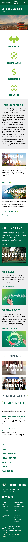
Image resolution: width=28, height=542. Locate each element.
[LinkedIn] (9, 496)
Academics (4, 504)
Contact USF (15, 534)
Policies (4, 467)
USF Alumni (17, 515)
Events (4, 445)
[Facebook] (3, 496)
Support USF (17, 517)
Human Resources (19, 502)
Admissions (5, 506)
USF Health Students (9, 458)
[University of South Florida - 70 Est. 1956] (10, 2)
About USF (4, 502)
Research (4, 513)
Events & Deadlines (14, 402)
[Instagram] (12, 496)
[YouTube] (6, 496)
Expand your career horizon (9, 328)
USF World (4, 11)
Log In (4, 449)
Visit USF (4, 537)
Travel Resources (8, 471)
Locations (4, 509)
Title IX (15, 509)
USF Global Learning (12, 8)
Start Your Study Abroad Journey (11, 408)
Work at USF (17, 504)
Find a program (6, 182)
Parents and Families (9, 453)
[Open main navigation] (25, 2)
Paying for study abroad (9, 286)
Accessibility (12, 537)
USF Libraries (17, 519)
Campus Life (5, 511)
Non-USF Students (8, 462)
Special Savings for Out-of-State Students (13, 416)
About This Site (6, 534)
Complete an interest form (9, 179)
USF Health (17, 511)
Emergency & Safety (19, 506)
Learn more (5, 244)
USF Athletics (17, 513)
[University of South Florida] (14, 484)
